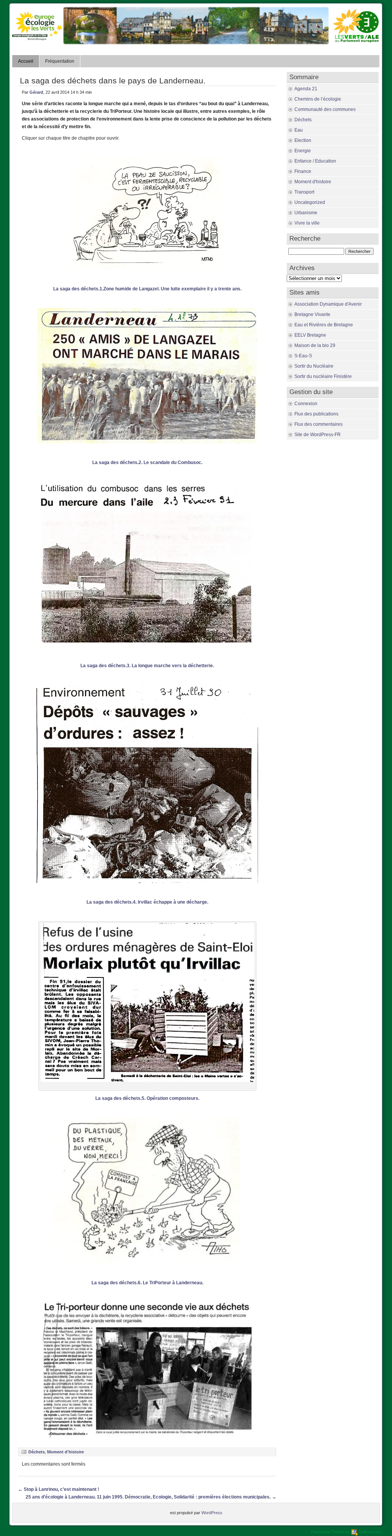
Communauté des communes (325, 109)
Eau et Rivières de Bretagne (323, 324)
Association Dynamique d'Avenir (328, 304)
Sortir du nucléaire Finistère (323, 376)
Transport (304, 192)
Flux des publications (316, 414)
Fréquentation (59, 61)
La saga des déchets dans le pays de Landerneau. (113, 80)
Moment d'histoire (65, 1452)
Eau (298, 130)
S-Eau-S (303, 355)
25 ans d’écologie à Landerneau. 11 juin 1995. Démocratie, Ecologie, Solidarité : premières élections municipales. (148, 1497)
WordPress (211, 1512)
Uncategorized (309, 202)
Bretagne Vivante (312, 314)
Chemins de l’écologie (317, 99)
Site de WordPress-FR (317, 434)
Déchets (36, 1452)
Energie (302, 150)
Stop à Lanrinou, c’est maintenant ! (61, 1489)
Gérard (36, 92)
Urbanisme (305, 212)
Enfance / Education (315, 161)
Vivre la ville (307, 223)
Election (302, 140)
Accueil (25, 61)
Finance (302, 171)
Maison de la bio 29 (314, 345)
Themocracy (370, 1531)
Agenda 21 (305, 88)
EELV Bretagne (310, 335)
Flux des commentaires (318, 424)
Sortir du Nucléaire (313, 366)
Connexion (305, 403)
